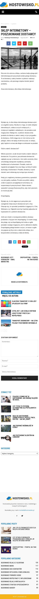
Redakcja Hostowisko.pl (12, 37)
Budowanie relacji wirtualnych (13, 582)
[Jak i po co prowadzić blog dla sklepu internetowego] (6, 530)
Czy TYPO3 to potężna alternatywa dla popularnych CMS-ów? (24, 407)
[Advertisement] (20, 18)
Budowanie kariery (8, 588)
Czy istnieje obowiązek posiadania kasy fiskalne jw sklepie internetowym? (23, 539)
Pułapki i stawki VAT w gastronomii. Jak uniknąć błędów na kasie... (25, 398)
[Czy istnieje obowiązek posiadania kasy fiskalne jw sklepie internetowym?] (6, 540)
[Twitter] (22, 516)
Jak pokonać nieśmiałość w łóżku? (23, 426)
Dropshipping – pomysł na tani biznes (29, 258)
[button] (36, 12)
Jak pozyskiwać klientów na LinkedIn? (23, 436)
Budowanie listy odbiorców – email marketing (8, 259)
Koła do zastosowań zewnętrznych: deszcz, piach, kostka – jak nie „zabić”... (24, 417)
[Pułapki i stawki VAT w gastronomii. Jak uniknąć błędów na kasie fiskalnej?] (6, 399)
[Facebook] (17, 516)
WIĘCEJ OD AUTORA (10, 296)
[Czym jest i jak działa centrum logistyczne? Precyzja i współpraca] (6, 313)
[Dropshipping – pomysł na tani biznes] (6, 549)
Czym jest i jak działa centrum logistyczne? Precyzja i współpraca (24, 313)
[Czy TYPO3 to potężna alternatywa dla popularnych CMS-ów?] (6, 408)
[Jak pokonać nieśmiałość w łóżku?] (6, 428)
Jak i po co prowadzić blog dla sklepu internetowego (24, 528)
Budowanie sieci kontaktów (11, 569)
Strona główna (5, 24)
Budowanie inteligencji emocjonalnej (15, 572)
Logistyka (4, 27)
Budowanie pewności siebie (11, 575)
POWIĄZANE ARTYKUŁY (11, 292)
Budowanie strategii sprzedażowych (15, 585)
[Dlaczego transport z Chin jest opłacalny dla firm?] (6, 303)
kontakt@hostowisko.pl (26, 510)
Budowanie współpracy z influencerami (16, 578)
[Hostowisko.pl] (19, 4)
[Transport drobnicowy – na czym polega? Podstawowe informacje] (6, 323)
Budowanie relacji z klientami (12, 563)
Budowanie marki (7, 566)
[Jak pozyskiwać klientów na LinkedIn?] (6, 438)
